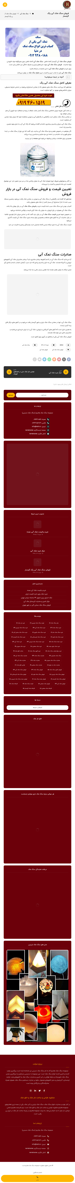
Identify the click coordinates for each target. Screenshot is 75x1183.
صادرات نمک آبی (20, 660)
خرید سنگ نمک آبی (39, 628)
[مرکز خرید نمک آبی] (37, 543)
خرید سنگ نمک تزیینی (20, 628)
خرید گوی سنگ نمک (34, 651)
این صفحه (37, 138)
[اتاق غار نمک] (37, 754)
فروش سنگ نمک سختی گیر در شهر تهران (36, 605)
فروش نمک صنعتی (44, 684)
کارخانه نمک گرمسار (29, 688)
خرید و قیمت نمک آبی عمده (37, 532)
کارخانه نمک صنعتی (46, 688)
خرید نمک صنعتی (36, 646)
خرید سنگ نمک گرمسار (18, 637)
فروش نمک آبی (44, 350)
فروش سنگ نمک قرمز (38, 674)
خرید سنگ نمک (55, 628)
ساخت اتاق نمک (18, 651)
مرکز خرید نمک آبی (37, 551)
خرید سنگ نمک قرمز (57, 637)
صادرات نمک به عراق (53, 665)
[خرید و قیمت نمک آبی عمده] (37, 524)
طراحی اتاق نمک (20, 665)
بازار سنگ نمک (53, 623)
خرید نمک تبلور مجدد (53, 646)
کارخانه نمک (13, 684)
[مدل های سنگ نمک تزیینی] (37, 996)
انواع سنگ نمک (34, 73)
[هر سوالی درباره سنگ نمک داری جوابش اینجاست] (37, 830)
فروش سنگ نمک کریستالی (18, 674)
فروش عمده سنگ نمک (39, 679)
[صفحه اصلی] (33, 14)
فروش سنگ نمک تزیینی (57, 674)
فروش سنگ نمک (65, 61)
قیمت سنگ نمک (50, 214)
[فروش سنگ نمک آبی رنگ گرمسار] (37, 562)
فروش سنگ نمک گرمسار (58, 679)
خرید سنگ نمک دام (57, 632)
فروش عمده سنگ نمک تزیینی (18, 679)
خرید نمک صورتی (20, 646)
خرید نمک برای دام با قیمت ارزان (36, 594)
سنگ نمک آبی (38, 61)
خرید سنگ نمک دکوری (39, 632)
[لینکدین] (35, 1091)
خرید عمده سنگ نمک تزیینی (35, 642)
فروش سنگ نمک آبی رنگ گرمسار (37, 570)
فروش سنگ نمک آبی (54, 65)
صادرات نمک (35, 660)
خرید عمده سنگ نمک (55, 642)
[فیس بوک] (44, 1091)
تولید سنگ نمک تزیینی (37, 623)
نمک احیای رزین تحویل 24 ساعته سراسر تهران (36, 598)
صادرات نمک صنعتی (36, 665)
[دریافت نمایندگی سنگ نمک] (37, 905)
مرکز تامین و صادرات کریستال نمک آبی (37, 601)
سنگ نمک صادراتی (55, 656)
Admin (61, 345)
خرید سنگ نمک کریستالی (38, 637)
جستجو (11, 395)
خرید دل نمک (20, 623)
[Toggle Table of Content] (67, 77)
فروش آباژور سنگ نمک (55, 670)
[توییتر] (40, 1091)
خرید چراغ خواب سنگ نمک (54, 651)
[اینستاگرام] (31, 1091)
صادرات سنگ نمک (38, 656)
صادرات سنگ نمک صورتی (52, 660)
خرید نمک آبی (17, 642)
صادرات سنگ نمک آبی (20, 656)
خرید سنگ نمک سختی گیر (19, 632)
